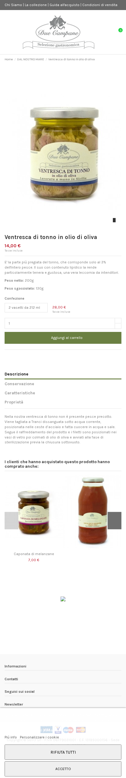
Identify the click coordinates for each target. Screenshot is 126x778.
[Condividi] (7, 356)
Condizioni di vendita (99, 5)
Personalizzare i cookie (39, 737)
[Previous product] (114, 59)
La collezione (36, 5)
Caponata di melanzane (34, 554)
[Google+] (18, 356)
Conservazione (19, 383)
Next (114, 521)
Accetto (63, 769)
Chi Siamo (14, 5)
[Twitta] (13, 356)
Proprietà (14, 402)
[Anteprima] (34, 547)
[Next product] (119, 59)
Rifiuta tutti (63, 752)
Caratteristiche (20, 392)
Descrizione (16, 373)
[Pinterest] (24, 356)
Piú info (11, 737)
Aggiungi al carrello (67, 338)
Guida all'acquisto (65, 5)
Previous (11, 521)
